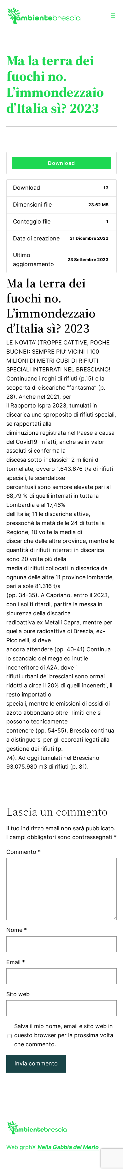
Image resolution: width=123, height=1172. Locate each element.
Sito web (18, 994)
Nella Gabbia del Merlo (68, 1147)
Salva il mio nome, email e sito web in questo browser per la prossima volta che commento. (63, 1035)
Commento (23, 852)
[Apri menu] (113, 15)
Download (61, 163)
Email (15, 962)
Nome (16, 930)
